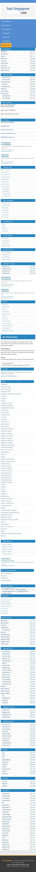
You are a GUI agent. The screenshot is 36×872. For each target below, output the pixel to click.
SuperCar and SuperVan (7, 526)
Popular (4, 771)
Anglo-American (6, 661)
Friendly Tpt (5, 740)
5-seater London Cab (5, 177)
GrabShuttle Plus (5, 496)
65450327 (32, 800)
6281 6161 (32, 793)
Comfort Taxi (4, 54)
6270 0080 (32, 798)
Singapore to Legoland (6, 438)
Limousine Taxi (6, 25)
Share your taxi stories (7, 130)
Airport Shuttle (5, 238)
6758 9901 (32, 821)
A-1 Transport (5, 798)
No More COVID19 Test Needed (9, 376)
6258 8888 (32, 68)
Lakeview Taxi (4, 627)
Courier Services (5, 422)
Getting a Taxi (5, 304)
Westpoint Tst (6, 847)
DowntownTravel (6, 817)
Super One (5, 773)
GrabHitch (3, 487)
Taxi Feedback (5, 120)
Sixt (3, 695)
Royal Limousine (5, 693)
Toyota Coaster (5, 217)
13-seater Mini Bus (6, 193)
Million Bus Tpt (6, 826)
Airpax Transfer (6, 733)
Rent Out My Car (5, 524)
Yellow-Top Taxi (5, 70)
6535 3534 (32, 77)
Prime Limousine (5, 82)
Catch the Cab (5, 318)
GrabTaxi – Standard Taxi (7, 503)
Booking (23, 864)
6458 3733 (32, 807)
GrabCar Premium (5, 463)
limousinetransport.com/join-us (8, 565)
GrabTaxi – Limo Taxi (6, 501)
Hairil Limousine (6, 670)
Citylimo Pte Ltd (6, 736)
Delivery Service (5, 424)
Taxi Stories (6, 41)
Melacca (3, 531)
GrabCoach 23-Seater (6, 470)
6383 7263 (32, 840)
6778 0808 (32, 65)
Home (8, 864)
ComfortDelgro (6, 814)
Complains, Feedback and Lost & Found (11, 394)
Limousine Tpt (6, 745)
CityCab (3, 56)
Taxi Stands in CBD (5, 391)
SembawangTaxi (5, 637)
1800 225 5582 (11, 105)
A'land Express (6, 796)
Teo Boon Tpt (5, 844)
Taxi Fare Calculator (6, 389)
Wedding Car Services (9, 263)
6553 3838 (32, 812)
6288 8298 (32, 828)
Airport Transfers (7, 235)
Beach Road (4, 620)
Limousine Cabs (7, 167)
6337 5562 (32, 796)
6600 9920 (32, 79)
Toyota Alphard (5, 210)
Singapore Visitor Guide (7, 405)
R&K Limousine (5, 688)
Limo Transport (6, 98)
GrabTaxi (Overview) (6, 505)
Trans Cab (3, 61)
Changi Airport (4, 410)
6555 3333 (32, 61)
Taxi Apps (3, 398)
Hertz (3, 755)
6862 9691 (32, 833)
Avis (3, 753)
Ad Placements (4, 578)
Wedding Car (5, 266)
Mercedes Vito (5, 207)
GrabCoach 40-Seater (6, 473)
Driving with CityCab (5, 601)
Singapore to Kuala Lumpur (8, 445)
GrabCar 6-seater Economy (8, 459)
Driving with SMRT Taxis (6, 603)
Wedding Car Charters (6, 515)
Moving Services (5, 426)
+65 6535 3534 (10, 150)
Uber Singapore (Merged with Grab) (10, 512)
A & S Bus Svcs (6, 793)
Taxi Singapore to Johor (8, 589)
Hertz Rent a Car (6, 672)
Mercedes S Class (5, 205)
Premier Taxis (4, 63)
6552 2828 (32, 91)
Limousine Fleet (6, 681)
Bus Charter (6, 790)
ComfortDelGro (6, 760)
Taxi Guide (4, 316)
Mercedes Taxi (6, 86)
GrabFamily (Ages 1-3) (6, 475)
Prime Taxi (4, 65)
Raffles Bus (5, 835)
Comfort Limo (4, 91)
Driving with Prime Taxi (6, 606)
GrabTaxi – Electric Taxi (7, 498)
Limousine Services (8, 249)
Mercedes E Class (6, 202)
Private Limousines (8, 200)
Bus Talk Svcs (5, 805)
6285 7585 (32, 849)
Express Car (5, 762)
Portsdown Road (5, 634)
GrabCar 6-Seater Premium (8, 461)
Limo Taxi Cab (6, 79)
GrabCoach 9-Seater (6, 466)
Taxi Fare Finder (5, 306)
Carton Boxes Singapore (7, 429)
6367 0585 (32, 831)
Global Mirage (6, 668)
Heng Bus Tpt (5, 821)
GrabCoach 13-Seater (6, 468)
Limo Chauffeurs (4, 608)
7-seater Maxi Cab (4, 179)
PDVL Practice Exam (6, 580)
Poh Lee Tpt (5, 833)
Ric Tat (4, 838)
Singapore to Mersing (6, 553)
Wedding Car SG (6, 268)
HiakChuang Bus (6, 819)
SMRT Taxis (4, 58)
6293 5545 (32, 70)
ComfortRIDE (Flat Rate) (7, 447)
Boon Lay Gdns (5, 623)
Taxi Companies (6, 29)
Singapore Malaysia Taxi (8, 591)
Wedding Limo (6, 271)
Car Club (4, 781)
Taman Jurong (4, 644)
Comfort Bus (5, 812)
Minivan (4, 224)
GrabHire (3, 484)
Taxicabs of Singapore (7, 323)
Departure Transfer (6, 245)
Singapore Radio (5, 639)
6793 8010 (32, 838)
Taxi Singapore (18, 8)
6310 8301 (32, 810)
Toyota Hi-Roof (5, 214)
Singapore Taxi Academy (7, 330)
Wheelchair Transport (6, 431)
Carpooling (3, 419)
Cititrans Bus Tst (6, 810)
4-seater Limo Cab (5, 172)
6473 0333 (32, 817)
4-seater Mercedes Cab (5, 169)
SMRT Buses (5, 842)
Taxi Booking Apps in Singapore (9, 510)
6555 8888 (32, 58)
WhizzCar (4, 786)
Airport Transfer (5, 412)
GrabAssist (3, 454)
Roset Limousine (5, 691)
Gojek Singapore (5, 452)
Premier (4, 767)
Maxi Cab (4, 84)
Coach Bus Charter (8, 221)
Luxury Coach (5, 231)
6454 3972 (32, 826)
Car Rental (3, 417)
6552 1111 (32, 54)
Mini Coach (4, 228)
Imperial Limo (6, 674)
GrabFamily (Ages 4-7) (6, 477)
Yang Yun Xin (5, 849)
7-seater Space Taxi (5, 186)
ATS (3, 803)
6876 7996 (32, 96)
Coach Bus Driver (4, 610)
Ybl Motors (5, 700)
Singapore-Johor (5, 641)
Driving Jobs (6, 33)
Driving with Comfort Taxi (6, 598)
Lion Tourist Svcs (6, 684)
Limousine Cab (6, 77)
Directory (3, 401)
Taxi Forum (6, 37)
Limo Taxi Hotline (8, 74)
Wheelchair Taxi (5, 311)
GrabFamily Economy (6, 480)
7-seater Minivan (5, 188)
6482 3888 (32, 842)
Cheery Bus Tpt (6, 807)
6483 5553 (32, 835)
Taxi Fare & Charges (6, 387)
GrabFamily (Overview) (6, 482)
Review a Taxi (6, 45)
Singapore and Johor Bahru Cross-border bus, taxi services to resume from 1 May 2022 (16, 373)
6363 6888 (32, 63)
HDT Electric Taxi (5, 68)
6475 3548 (32, 805)
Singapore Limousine (6, 259)
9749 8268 (32, 819)
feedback (8, 137)
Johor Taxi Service (21, 589)
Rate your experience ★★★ (8, 133)
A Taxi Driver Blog (6, 321)
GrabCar (3, 456)
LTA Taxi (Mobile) (6, 328)
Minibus (4, 226)
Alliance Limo (6, 658)
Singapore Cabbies (6, 313)
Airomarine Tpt (6, 800)
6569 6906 (32, 824)
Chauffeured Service (8, 721)
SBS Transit (5, 840)
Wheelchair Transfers (6, 517)
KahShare (4, 764)
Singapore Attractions (6, 403)
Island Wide (5, 824)
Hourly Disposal (5, 254)
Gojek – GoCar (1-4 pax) (7, 450)
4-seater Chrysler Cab (5, 174)
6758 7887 (32, 844)
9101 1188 (32, 803)
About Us (3, 522)
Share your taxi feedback (7, 122)
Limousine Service (5, 415)
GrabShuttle (4, 494)
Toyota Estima (5, 212)
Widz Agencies (6, 698)
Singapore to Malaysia (6, 433)
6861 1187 (32, 847)
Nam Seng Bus (6, 831)
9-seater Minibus (5, 191)
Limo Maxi (5, 702)
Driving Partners (4, 613)
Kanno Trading (6, 677)
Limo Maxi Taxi (6, 96)
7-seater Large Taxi (5, 184)
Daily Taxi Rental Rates (6, 573)
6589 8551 (32, 84)
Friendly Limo (6, 665)
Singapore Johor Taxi (22, 591)
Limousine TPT (6, 654)
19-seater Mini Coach (6, 196)
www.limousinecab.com (6, 151)
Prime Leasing (6, 769)
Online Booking (7, 541)
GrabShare (3, 491)
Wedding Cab (6, 273)
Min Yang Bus (6, 828)
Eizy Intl (4, 663)
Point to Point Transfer (7, 252)
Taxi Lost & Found (7, 102)
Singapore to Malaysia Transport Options (11, 533)
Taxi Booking (4, 384)
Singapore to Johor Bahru (7, 436)
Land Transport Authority (7, 325)
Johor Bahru (4, 529)
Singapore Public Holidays (7, 408)
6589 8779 (32, 86)
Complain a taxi (5, 126)
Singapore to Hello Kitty (7, 440)
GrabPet (3, 489)
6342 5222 (32, 51)
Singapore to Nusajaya (6, 443)
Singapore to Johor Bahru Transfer (9, 519)
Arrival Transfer (5, 242)
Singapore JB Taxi (7, 593)
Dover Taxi (3, 625)
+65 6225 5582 (9, 106)
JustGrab (3, 508)
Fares (27, 864)
